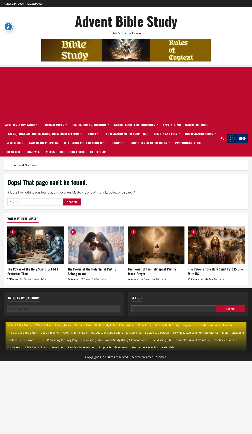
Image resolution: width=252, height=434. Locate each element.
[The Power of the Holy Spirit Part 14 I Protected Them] (35, 245)
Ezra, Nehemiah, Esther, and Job (184, 125)
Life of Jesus (98, 152)
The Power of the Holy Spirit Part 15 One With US (215, 271)
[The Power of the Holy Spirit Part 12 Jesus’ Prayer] (156, 245)
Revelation (13, 143)
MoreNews (139, 357)
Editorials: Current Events (190, 340)
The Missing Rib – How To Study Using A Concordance (114, 340)
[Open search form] (222, 138)
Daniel (92, 134)
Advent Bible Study (126, 21)
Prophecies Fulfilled (189, 143)
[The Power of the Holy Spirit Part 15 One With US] (216, 245)
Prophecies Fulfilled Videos (148, 143)
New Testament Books (199, 134)
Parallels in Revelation (19, 125)
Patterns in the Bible (75, 332)
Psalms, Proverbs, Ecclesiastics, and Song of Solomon (43, 134)
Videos (50, 152)
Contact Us (14, 340)
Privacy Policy (62, 325)
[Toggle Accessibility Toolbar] (8, 26)
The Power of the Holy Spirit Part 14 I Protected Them (32, 271)
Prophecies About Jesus (113, 347)
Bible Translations (233, 332)
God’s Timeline (50, 332)
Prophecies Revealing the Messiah (153, 347)
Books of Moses (54, 125)
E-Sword (116, 143)
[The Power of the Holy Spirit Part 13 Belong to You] (96, 245)
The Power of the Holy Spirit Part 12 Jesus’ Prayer (152, 271)
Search (137, 298)
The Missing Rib (161, 340)
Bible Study (144, 325)
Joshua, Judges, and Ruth (89, 125)
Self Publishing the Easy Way (59, 340)
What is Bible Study (167, 325)
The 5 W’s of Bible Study (22, 332)
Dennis (14, 278)
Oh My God (13, 152)
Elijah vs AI (33, 152)
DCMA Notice (42, 325)
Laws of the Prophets (43, 143)
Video (242, 138)
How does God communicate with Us (195, 332)
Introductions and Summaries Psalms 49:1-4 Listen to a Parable (130, 332)
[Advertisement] (126, 93)
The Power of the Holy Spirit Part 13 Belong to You (92, 271)
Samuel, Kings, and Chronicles (134, 125)
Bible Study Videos (72, 152)
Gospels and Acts (165, 134)
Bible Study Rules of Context (82, 143)
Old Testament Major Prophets (125, 134)
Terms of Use (83, 325)
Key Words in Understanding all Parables (208, 325)
